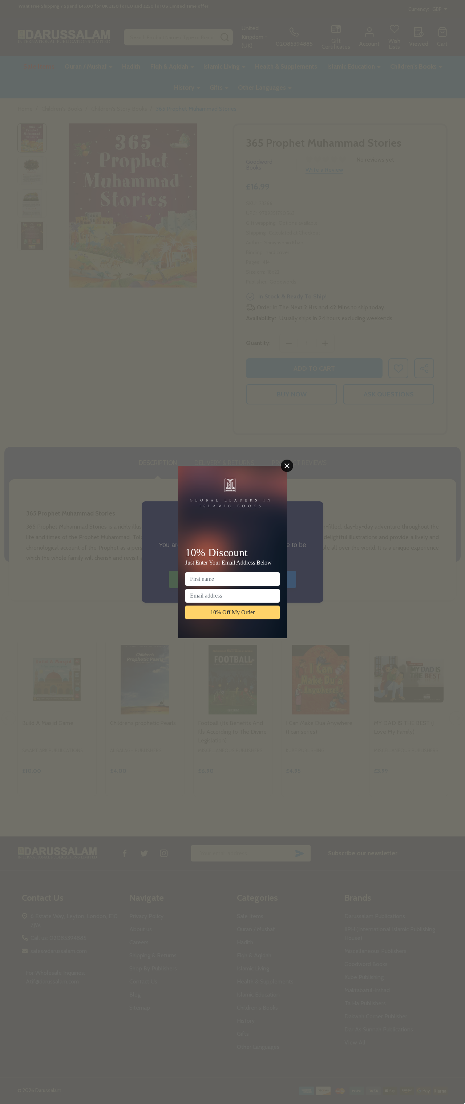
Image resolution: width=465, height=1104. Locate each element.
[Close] (287, 466)
